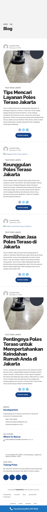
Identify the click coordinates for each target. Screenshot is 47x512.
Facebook (13, 503)
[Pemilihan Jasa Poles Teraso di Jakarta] (23, 226)
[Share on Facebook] (19, 129)
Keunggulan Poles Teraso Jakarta (17, 169)
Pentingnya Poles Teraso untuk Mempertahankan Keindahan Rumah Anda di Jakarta (23, 351)
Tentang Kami (7, 494)
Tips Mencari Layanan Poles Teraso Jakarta (19, 97)
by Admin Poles (14, 46)
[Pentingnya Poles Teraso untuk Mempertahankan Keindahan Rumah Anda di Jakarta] (23, 313)
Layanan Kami (33, 494)
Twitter (21, 503)
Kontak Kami (6, 497)
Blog (24, 494)
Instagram (28, 503)
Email (35, 503)
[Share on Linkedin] (27, 129)
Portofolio (17, 494)
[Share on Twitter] (23, 129)
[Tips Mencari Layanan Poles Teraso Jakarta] (23, 66)
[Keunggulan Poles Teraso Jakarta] (23, 154)
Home (5, 24)
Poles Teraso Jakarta (13, 88)
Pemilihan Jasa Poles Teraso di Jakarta (20, 242)
